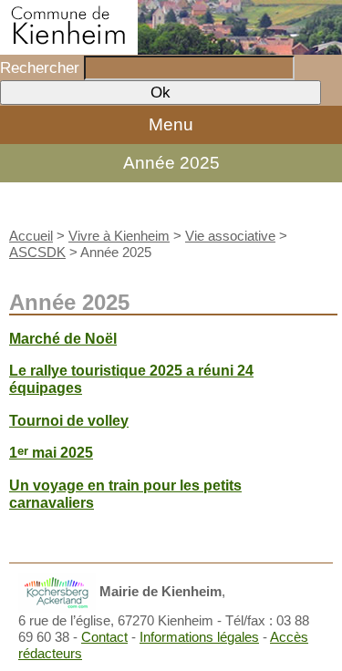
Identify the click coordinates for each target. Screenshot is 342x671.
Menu (171, 124)
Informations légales (199, 637)
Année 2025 (171, 162)
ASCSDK (37, 252)
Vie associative (230, 235)
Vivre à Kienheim (119, 235)
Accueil (31, 235)
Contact (104, 637)
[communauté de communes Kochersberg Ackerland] (57, 591)
